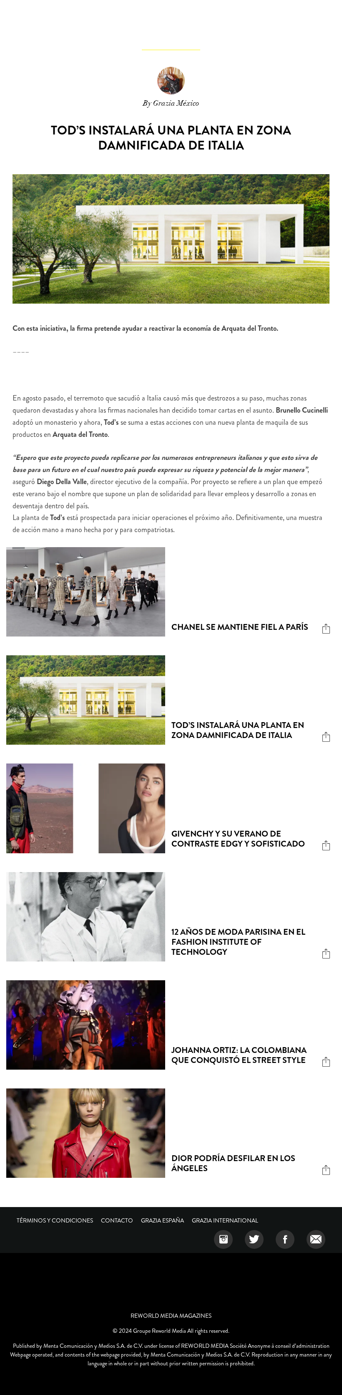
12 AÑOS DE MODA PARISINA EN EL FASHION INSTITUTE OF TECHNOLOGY (238, 942)
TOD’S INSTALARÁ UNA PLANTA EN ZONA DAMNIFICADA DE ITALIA (237, 730)
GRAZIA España (162, 1220)
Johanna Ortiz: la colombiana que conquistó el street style (239, 1055)
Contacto (117, 1220)
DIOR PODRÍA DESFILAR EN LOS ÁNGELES (233, 1163)
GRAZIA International (225, 1220)
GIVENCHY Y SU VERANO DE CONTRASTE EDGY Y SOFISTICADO (238, 839)
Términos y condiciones (55, 1220)
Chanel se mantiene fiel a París (239, 627)
